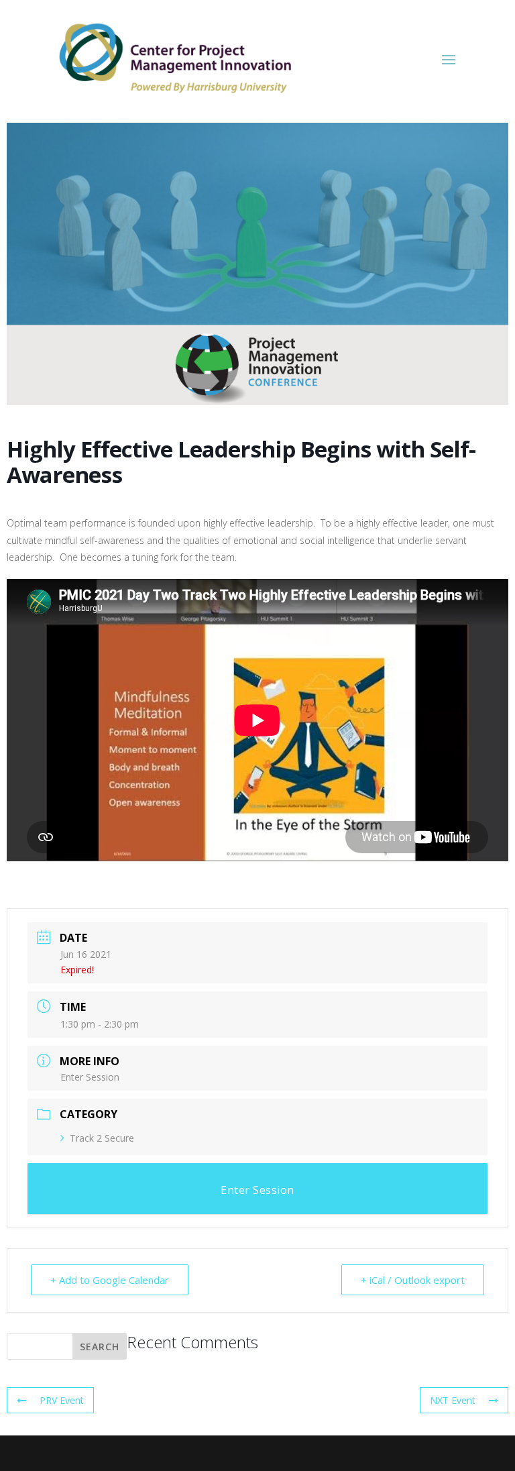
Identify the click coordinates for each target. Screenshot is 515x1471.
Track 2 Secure (102, 1138)
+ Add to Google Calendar (109, 1280)
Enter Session (89, 1077)
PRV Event (62, 1400)
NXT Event (452, 1400)
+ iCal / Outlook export (413, 1280)
